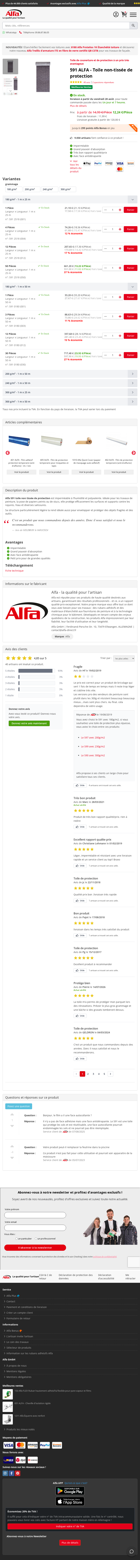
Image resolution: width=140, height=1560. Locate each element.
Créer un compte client (19, 1312)
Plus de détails (78, 105)
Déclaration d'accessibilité (106, 1276)
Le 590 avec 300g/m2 (93, 755)
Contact (10, 1301)
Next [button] (133, 452)
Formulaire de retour (18, 1318)
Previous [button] (7, 452)
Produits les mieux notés (20, 1429)
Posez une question (19, 1106)
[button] (70, 199)
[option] (21, 452)
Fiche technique (14, 570)
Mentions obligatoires (18, 1377)
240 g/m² (48, 189)
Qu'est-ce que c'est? (76, 1483)
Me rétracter (130, 1276)
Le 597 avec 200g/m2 (93, 737)
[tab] (70, 199)
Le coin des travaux (17, 1342)
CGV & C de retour (45, 1276)
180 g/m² (12, 189)
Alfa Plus (82, 3)
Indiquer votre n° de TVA (70, 1526)
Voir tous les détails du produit (75, 166)
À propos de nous (16, 1365)
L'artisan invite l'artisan (19, 1336)
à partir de (104, 112)
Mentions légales (16, 1371)
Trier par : (106, 658)
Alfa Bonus (12, 1330)
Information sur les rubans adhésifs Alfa (29, 1353)
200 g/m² (30, 189)
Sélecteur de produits (18, 1347)
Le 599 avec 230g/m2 (93, 746)
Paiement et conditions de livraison (26, 1307)
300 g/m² (66, 189)
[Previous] (10, 91)
